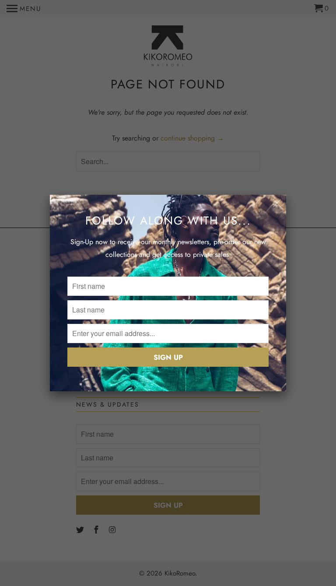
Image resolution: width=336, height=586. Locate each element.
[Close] (277, 203)
